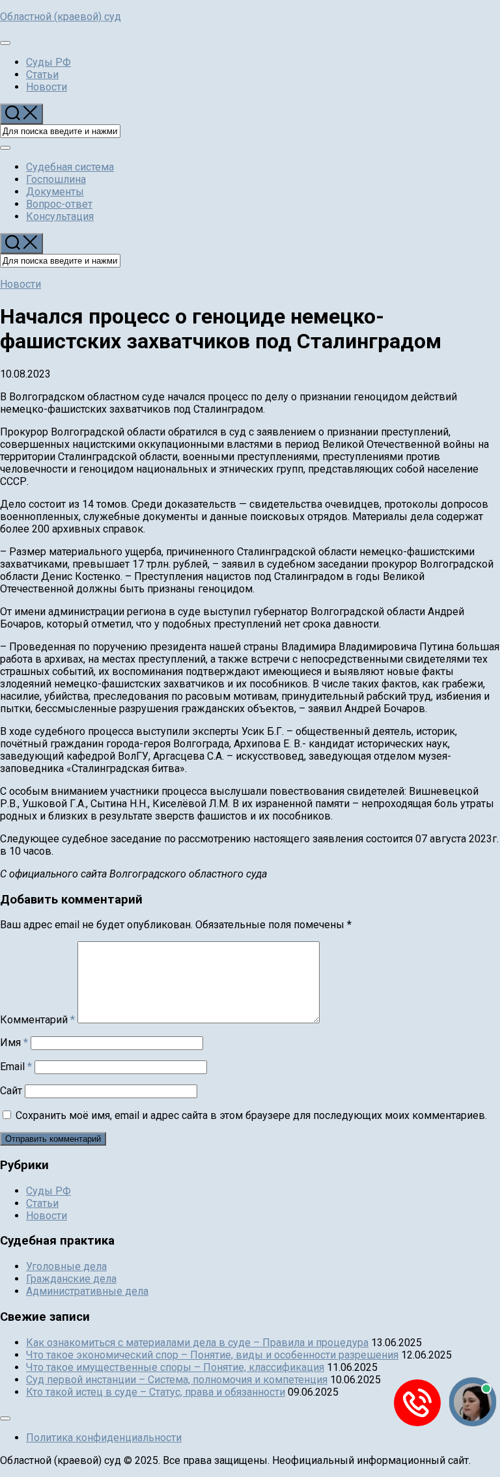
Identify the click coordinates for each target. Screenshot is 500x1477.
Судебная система (70, 167)
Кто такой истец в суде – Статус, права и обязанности (155, 1392)
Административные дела (87, 1291)
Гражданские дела (71, 1279)
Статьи (42, 74)
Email (16, 1066)
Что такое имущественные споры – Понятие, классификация (175, 1367)
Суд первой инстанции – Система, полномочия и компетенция (176, 1379)
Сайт (11, 1090)
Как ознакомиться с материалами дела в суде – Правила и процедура (197, 1342)
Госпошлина (56, 179)
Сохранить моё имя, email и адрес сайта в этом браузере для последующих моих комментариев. (251, 1115)
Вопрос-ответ (59, 204)
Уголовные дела (66, 1266)
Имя (14, 1042)
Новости (46, 87)
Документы (55, 192)
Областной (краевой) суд (60, 16)
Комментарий (37, 1020)
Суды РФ (48, 62)
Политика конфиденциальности (104, 1437)
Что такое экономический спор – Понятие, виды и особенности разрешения (212, 1355)
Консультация (60, 216)
